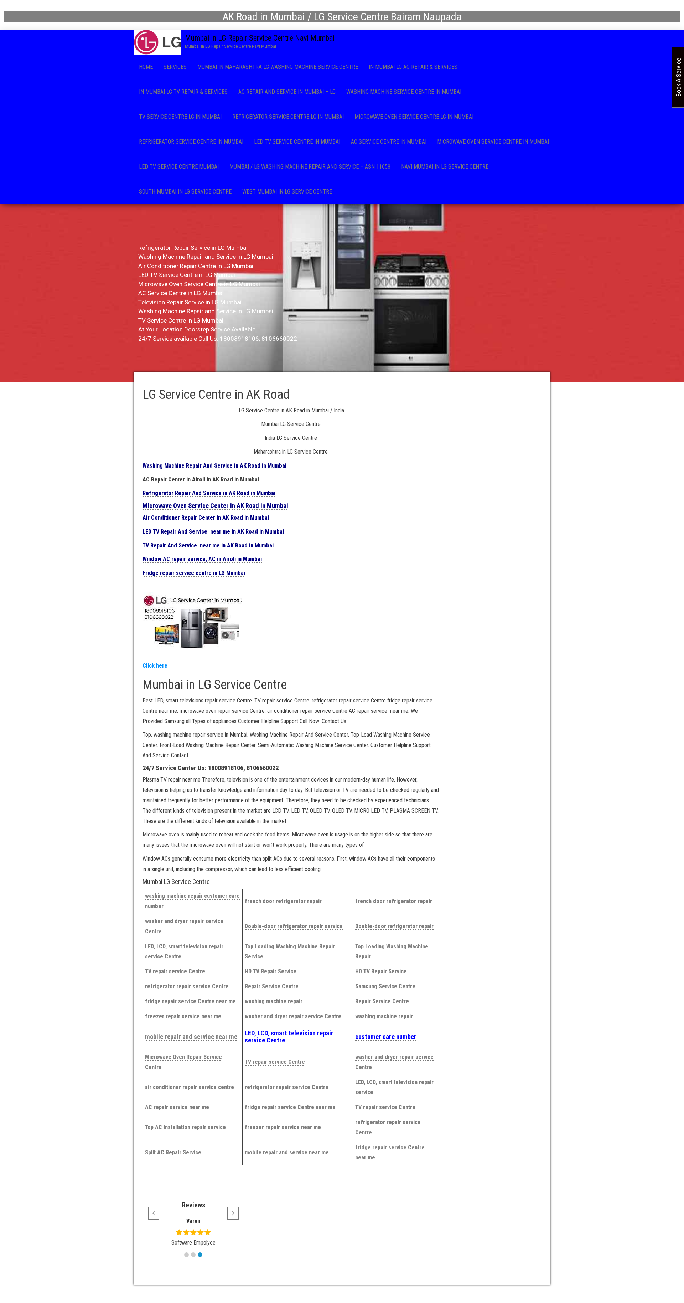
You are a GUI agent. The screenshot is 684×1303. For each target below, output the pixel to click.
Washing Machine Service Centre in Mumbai (403, 91)
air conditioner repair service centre (189, 1087)
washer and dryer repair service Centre (293, 1016)
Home (146, 66)
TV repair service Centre (175, 971)
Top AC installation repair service (185, 1127)
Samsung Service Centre (385, 986)
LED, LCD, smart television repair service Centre (289, 1036)
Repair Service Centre (272, 986)
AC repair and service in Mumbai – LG (287, 91)
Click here (154, 665)
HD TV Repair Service (270, 971)
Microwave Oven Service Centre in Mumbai (493, 141)
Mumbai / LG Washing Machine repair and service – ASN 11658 (309, 166)
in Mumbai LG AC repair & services (413, 66)
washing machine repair (273, 1001)
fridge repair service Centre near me (190, 1001)
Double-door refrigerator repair (394, 926)
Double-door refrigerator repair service (294, 926)
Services (175, 66)
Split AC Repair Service (173, 1152)
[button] (186, 1254)
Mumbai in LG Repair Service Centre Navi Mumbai (260, 38)
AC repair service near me (177, 1107)
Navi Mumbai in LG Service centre (444, 166)
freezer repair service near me (183, 1016)
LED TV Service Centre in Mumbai (297, 141)
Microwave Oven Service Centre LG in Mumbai (413, 116)
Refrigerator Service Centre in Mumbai (191, 141)
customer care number (385, 1036)
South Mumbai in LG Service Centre (185, 191)
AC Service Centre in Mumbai (388, 141)
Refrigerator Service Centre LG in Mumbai (288, 116)
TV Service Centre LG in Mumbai (180, 116)
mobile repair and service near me (191, 1036)
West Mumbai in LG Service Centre (287, 191)
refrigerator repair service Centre (187, 986)
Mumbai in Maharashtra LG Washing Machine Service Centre (277, 66)
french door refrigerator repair (283, 901)
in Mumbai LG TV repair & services (183, 91)
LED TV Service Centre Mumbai (179, 166)
